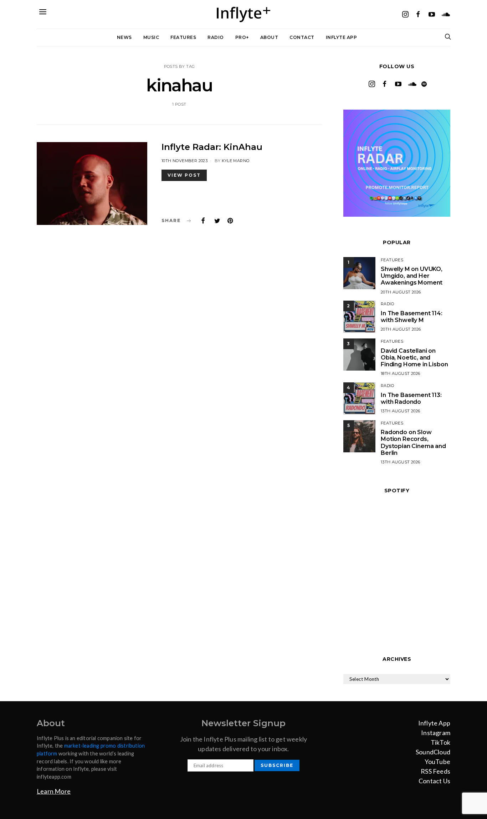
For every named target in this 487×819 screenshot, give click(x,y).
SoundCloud (433, 752)
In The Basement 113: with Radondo (411, 398)
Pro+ (242, 37)
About (269, 37)
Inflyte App (341, 37)
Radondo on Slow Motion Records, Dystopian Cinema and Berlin (413, 442)
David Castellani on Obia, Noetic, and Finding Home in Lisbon (414, 357)
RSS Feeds (435, 771)
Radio (215, 37)
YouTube (437, 761)
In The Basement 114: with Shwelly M (411, 316)
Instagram (435, 733)
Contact (301, 37)
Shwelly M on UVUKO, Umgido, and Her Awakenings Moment (411, 276)
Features (183, 37)
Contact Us (434, 781)
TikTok (440, 742)
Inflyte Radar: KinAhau (212, 147)
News (124, 37)
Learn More (54, 791)
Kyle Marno (235, 160)
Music (151, 37)
